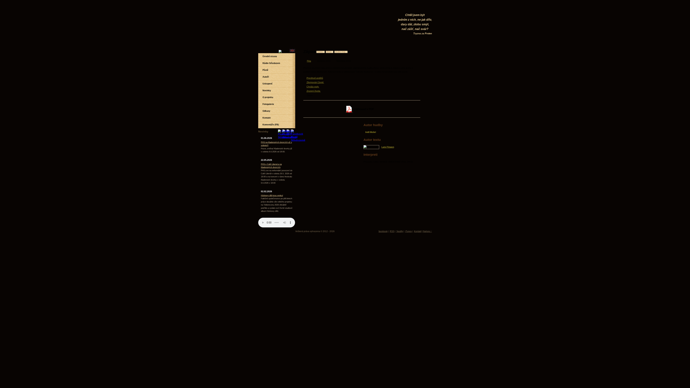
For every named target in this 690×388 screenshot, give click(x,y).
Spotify (399, 231)
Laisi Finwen (387, 147)
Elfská (328, 52)
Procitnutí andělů (315, 78)
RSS (392, 231)
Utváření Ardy (340, 52)
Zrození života (314, 91)
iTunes (408, 231)
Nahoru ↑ (427, 231)
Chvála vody (313, 87)
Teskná (320, 52)
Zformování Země (315, 82)
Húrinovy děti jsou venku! (272, 195)
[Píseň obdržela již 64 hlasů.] (408, 51)
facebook (383, 231)
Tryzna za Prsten (422, 33)
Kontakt (417, 231)
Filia (309, 61)
